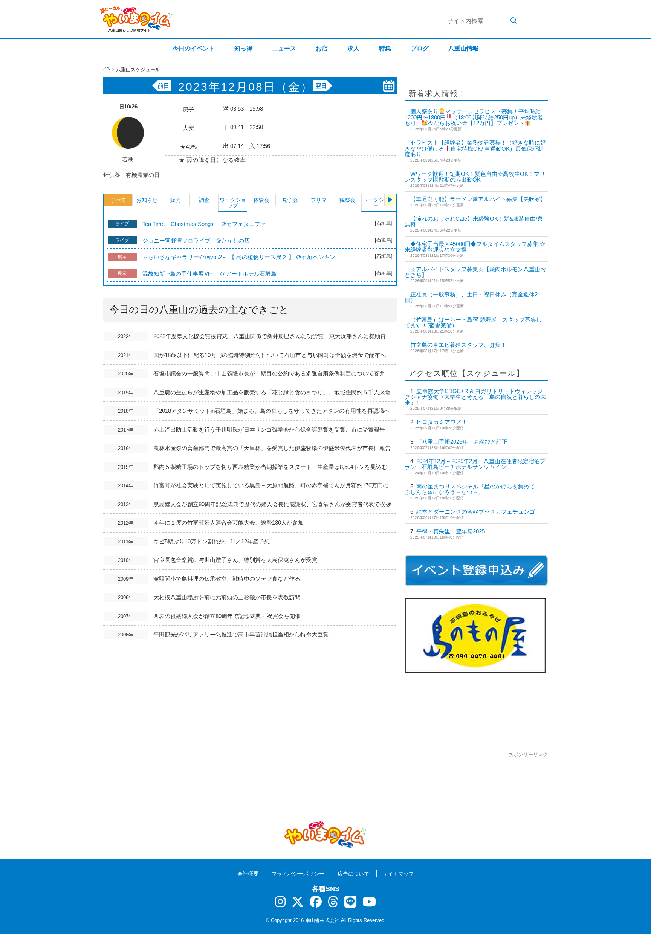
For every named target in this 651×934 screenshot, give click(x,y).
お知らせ (146, 200)
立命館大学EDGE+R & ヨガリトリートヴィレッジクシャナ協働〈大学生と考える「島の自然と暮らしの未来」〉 (475, 397)
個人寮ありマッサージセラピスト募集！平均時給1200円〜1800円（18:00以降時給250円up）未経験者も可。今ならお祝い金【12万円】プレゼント (474, 117)
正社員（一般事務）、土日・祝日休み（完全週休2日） (471, 297)
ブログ (420, 48)
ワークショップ (233, 202)
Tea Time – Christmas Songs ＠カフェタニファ (204, 224)
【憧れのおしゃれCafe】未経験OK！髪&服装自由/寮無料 (474, 221)
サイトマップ (398, 874)
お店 (322, 48)
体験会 (261, 200)
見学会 (290, 200)
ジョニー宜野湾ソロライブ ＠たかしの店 (196, 240)
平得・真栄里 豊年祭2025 (450, 531)
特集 (385, 48)
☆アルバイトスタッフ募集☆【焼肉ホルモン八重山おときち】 (475, 272)
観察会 (347, 200)
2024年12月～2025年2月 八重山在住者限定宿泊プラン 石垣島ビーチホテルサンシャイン (475, 464)
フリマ (319, 200)
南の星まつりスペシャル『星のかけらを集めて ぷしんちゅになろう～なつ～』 (473, 489)
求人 (353, 48)
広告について (353, 874)
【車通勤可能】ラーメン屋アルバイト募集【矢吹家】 (478, 199)
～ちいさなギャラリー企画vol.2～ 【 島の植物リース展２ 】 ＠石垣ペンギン (238, 257)
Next (390, 200)
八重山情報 (463, 48)
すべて (118, 200)
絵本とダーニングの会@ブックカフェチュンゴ (475, 511)
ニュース (284, 48)
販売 (175, 200)
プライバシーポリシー (298, 874)
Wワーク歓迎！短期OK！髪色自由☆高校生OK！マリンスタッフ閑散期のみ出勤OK (475, 177)
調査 (204, 200)
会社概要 (247, 874)
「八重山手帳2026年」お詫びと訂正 (461, 441)
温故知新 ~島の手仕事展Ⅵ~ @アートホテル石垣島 (209, 273)
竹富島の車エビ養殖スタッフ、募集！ (458, 345)
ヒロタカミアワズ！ (441, 422)
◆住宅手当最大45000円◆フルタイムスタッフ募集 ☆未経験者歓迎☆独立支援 (475, 247)
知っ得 (243, 48)
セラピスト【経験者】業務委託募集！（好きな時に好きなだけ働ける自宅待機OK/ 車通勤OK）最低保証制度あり (475, 148)
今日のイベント (194, 48)
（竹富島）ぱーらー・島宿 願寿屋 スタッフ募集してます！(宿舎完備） (473, 322)
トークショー (376, 202)
